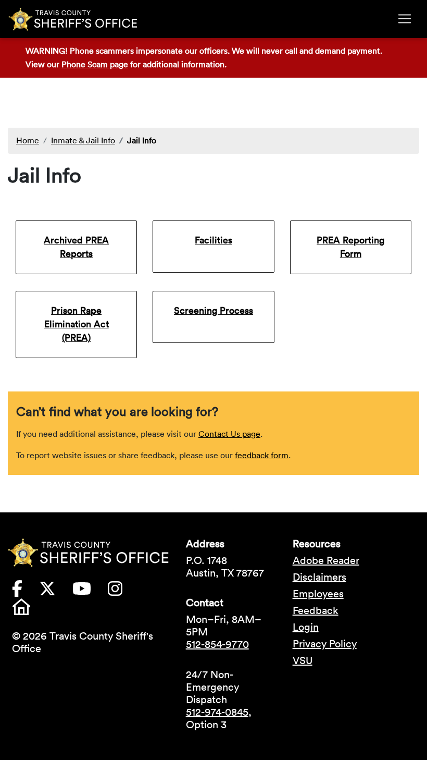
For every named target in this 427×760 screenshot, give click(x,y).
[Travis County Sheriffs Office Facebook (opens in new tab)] (25, 591)
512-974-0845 (217, 712)
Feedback (315, 610)
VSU (302, 660)
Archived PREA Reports (76, 247)
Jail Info (141, 140)
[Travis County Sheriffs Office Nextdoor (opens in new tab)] (29, 610)
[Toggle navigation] (405, 19)
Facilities (213, 240)
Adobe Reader (326, 560)
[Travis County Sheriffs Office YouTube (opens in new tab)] (90, 591)
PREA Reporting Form (350, 247)
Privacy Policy (325, 644)
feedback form (261, 455)
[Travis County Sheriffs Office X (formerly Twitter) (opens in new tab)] (55, 591)
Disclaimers (319, 577)
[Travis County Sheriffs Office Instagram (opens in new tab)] (123, 591)
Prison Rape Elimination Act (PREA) (76, 324)
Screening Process (213, 310)
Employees (318, 593)
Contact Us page (229, 433)
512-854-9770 (217, 644)
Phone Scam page (94, 64)
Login (306, 627)
